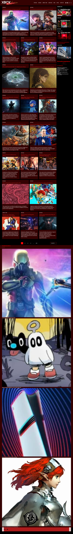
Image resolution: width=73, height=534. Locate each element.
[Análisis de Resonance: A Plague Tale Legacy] (43, 78)
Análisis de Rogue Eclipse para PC (12, 9)
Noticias (35, 2)
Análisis (39, 2)
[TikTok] (69, 2)
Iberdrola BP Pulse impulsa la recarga (62, 69)
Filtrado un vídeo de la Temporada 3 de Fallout (9, 215)
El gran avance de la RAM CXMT (62, 71)
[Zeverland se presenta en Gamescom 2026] (43, 20)
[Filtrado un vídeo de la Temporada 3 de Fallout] (11, 223)
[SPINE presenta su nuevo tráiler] (11, 48)
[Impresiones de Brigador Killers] (29, 223)
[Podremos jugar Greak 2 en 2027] (29, 48)
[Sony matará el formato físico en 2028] (36, 422)
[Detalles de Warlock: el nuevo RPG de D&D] (11, 106)
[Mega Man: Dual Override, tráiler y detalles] (29, 106)
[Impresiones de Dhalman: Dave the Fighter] (43, 194)
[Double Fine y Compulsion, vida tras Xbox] (29, 163)
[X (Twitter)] (4, 529)
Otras (58, 2)
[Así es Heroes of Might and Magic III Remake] (15, 135)
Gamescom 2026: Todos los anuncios (40, 124)
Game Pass (50, 2)
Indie (54, 2)
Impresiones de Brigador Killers (27, 215)
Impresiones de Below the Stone (9, 155)
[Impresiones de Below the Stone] (11, 163)
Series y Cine (45, 2)
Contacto (62, 2)
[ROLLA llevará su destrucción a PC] (15, 194)
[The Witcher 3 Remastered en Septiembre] (47, 106)
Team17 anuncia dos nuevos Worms (46, 40)
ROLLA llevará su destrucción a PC (12, 183)
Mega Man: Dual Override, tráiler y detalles (28, 98)
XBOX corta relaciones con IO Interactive (10, 526)
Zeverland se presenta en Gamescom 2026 (41, 9)
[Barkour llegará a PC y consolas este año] (47, 163)
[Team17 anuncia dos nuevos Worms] (47, 48)
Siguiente (53, 243)
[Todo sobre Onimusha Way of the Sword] (47, 223)
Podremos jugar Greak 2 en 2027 (28, 40)
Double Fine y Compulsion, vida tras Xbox (28, 155)
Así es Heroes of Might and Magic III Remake (14, 124)
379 (36, 243)
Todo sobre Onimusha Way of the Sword (47, 215)
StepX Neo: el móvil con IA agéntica (62, 73)
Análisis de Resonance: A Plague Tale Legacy (42, 66)
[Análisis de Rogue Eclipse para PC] (15, 20)
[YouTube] (67, 2)
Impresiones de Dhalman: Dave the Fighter (41, 183)
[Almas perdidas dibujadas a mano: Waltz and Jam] (36, 352)
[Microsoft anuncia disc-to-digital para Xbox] (15, 78)
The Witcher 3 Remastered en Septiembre (47, 98)
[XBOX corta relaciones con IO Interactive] (36, 492)
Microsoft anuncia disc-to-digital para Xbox (14, 66)
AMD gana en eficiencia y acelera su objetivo (62, 68)
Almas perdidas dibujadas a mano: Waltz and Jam (11, 387)
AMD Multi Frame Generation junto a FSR (62, 74)
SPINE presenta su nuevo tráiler (9, 40)
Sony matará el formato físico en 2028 (9, 457)
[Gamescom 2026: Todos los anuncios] (43, 135)
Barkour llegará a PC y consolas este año (45, 155)
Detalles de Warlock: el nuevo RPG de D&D (10, 98)
